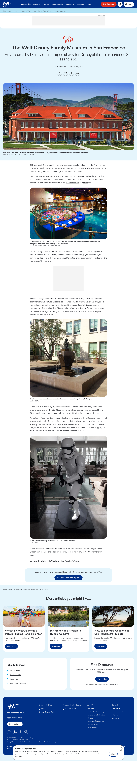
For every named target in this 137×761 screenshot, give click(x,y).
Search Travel (15, 670)
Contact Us (116, 709)
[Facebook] (59, 73)
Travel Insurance (16, 679)
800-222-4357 (46, 709)
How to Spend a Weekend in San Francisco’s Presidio (59, 561)
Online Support (117, 712)
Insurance (36, 4)
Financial (46, 4)
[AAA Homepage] (7, 4)
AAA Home (7, 11)
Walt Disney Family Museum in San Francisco (50, 11)
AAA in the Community (95, 712)
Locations (115, 718)
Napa (85, 183)
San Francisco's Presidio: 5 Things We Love (66, 632)
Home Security (57, 4)
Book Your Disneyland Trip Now (68, 578)
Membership (26, 4)
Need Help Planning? (18, 683)
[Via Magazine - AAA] (68, 39)
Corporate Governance (95, 721)
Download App (15, 724)
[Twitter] (65, 73)
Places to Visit (26, 11)
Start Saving (102, 679)
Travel (89, 4)
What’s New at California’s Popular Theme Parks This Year (23, 632)
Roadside (110, 4)
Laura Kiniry (60, 66)
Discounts (80, 4)
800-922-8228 (70, 709)
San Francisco (72, 183)
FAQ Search (116, 715)
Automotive (70, 4)
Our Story (90, 709)
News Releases (92, 727)
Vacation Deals (15, 675)
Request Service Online (47, 712)
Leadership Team (93, 724)
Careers (90, 718)
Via (16, 11)
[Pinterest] (71, 73)
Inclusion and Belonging (96, 715)
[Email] (77, 73)
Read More (11, 646)
